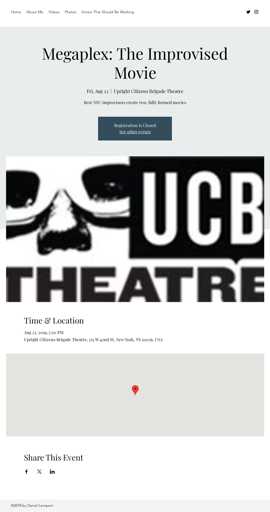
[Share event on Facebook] (26, 471)
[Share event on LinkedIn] (52, 471)
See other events (135, 131)
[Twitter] (248, 12)
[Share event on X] (39, 471)
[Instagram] (256, 12)
